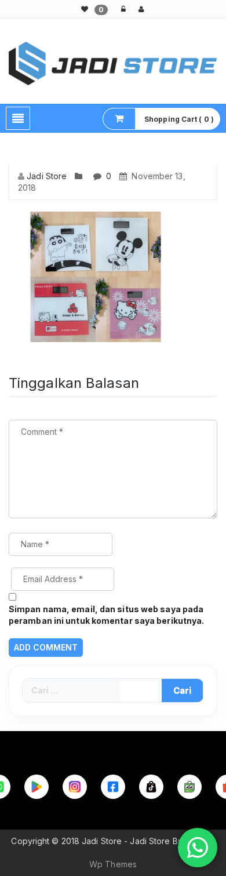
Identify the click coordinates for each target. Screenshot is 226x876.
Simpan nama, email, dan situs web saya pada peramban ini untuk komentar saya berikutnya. (106, 615)
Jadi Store (47, 176)
